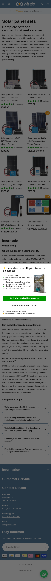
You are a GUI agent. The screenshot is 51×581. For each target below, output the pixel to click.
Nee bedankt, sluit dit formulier (24, 305)
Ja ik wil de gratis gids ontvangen (24, 298)
